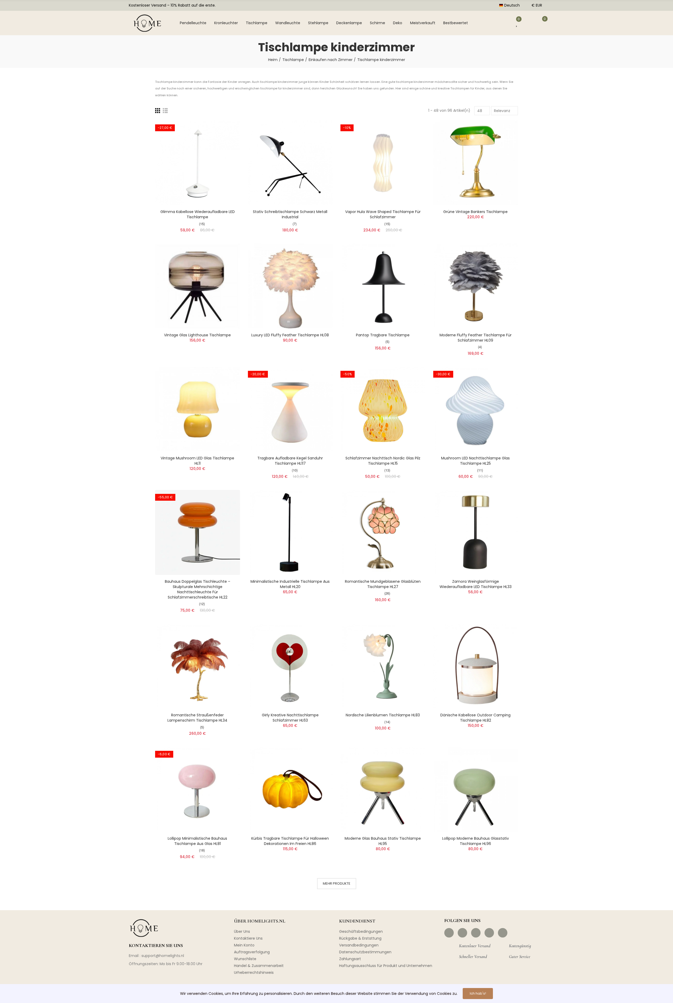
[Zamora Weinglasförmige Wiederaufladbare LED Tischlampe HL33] (475, 532)
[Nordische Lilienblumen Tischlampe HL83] (382, 666)
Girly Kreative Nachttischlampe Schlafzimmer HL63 (290, 717)
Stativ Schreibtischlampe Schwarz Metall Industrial (290, 214)
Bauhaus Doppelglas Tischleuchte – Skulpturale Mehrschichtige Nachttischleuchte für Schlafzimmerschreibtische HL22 (197, 589)
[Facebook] (449, 933)
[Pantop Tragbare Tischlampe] (382, 286)
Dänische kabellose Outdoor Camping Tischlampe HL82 (475, 717)
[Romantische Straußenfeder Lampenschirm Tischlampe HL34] (197, 666)
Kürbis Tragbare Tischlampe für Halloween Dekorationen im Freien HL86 (290, 841)
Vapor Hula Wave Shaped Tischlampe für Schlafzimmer (383, 214)
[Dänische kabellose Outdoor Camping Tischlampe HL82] (475, 666)
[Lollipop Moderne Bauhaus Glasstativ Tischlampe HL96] (475, 789)
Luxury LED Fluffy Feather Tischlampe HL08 (290, 335)
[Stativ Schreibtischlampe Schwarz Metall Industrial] (290, 162)
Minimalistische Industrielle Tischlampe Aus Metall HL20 (290, 584)
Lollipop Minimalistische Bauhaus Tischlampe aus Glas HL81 (197, 841)
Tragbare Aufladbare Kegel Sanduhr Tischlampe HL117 (290, 460)
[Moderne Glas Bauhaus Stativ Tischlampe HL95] (382, 789)
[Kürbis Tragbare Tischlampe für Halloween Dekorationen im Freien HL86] (290, 789)
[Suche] (485, 23)
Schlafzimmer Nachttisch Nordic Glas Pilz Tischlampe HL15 (382, 460)
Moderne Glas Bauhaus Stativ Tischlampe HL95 (383, 841)
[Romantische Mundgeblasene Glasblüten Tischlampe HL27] (382, 532)
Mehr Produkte (336, 883)
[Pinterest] (476, 933)
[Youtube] (489, 933)
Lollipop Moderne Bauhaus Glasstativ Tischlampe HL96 (475, 841)
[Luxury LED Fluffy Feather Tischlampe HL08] (290, 286)
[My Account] (502, 23)
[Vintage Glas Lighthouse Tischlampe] (197, 286)
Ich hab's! (478, 993)
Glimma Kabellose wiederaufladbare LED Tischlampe (197, 214)
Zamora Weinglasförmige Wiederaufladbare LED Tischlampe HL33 (476, 584)
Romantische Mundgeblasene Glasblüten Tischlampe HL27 (383, 584)
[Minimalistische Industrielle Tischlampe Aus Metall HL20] (290, 532)
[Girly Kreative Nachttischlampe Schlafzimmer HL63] (290, 666)
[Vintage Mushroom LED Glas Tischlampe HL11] (197, 409)
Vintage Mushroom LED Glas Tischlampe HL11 (197, 460)
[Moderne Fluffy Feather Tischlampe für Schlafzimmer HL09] (475, 286)
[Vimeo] (502, 933)
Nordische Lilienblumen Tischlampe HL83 (383, 715)
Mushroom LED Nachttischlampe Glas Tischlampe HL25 (475, 460)
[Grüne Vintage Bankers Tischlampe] (475, 162)
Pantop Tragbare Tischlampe (383, 335)
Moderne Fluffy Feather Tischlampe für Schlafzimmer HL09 (476, 337)
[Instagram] (462, 933)
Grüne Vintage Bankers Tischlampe (475, 211)
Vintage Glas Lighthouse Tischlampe (197, 335)
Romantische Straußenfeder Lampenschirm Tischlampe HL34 (197, 717)
